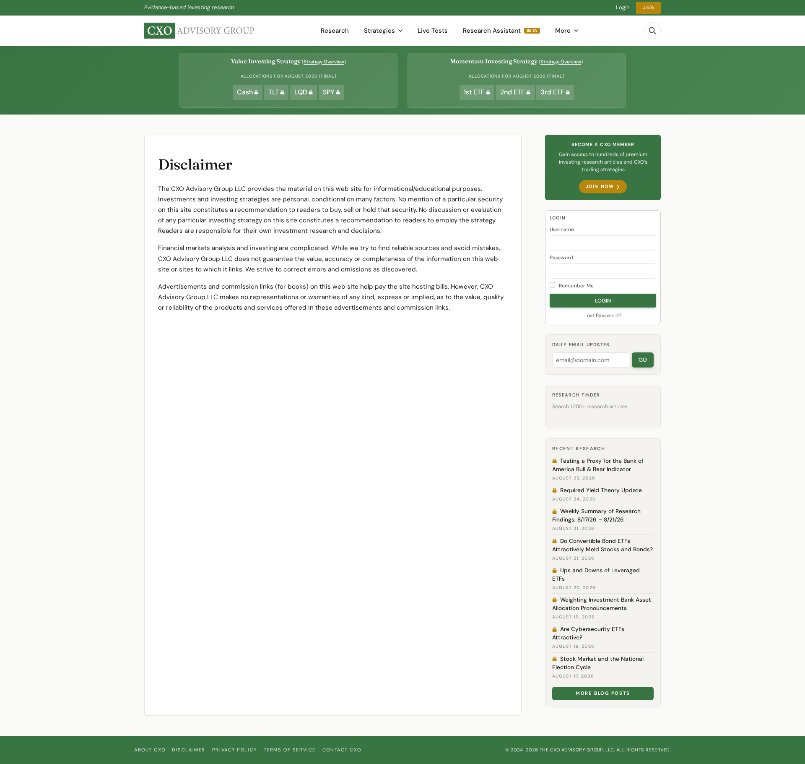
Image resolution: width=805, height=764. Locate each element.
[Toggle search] (652, 30)
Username (562, 229)
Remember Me (576, 285)
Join (648, 7)
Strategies (379, 30)
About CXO (149, 750)
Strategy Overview (324, 62)
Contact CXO (341, 750)
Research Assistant (500, 30)
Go (643, 359)
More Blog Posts (603, 693)
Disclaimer (188, 750)
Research (335, 30)
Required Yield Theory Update (601, 490)
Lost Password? (602, 315)
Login (623, 7)
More (563, 30)
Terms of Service (290, 750)
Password (561, 257)
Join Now (600, 186)
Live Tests (433, 30)
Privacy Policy (234, 750)
